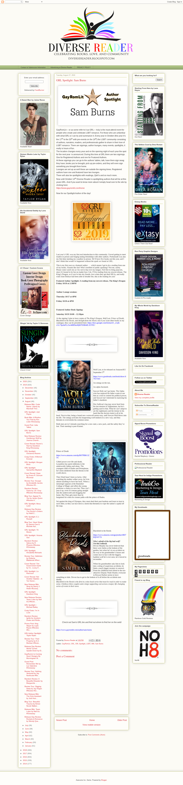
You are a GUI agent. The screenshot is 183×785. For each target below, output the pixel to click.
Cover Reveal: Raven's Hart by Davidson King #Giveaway (34, 446)
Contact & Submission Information (33, 67)
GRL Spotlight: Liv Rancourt (32, 572)
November (29, 391)
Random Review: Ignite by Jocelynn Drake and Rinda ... (33, 618)
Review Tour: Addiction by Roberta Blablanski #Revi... (33, 558)
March (27, 739)
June (27, 729)
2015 (25, 760)
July (27, 725)
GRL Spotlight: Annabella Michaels (33, 552)
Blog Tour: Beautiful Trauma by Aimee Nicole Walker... (32, 704)
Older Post (122, 720)
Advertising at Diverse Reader (61, 67)
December (29, 388)
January (28, 746)
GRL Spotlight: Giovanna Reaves (32, 452)
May (27, 732)
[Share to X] (94, 640)
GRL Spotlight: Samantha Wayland (33, 469)
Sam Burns (99, 644)
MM (93, 644)
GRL (72, 644)
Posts (140, 411)
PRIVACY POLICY (84, 67)
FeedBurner (39, 90)
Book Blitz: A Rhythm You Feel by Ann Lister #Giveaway (33, 419)
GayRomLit (66, 644)
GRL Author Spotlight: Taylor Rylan (33, 634)
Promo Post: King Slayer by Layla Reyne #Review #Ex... (32, 627)
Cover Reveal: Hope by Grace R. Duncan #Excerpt (33, 475)
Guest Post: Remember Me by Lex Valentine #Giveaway (33, 665)
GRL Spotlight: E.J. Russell (32, 518)
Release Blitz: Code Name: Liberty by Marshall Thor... (32, 406)
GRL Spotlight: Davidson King (31, 593)
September (29, 398)
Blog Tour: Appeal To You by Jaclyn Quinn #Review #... (33, 498)
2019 (25, 385)
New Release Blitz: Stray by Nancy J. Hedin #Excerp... (32, 586)
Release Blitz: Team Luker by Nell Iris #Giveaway (32, 711)
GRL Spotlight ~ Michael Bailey (31, 606)
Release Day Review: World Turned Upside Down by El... (34, 648)
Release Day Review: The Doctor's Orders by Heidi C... (33, 511)
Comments (142, 415)
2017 (25, 753)
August (28, 401)
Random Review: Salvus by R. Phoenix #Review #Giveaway (32, 544)
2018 (25, 750)
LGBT (88, 644)
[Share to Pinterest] (99, 640)
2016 (25, 757)
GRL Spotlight (80, 644)
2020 (25, 381)
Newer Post (61, 720)
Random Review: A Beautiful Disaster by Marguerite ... (34, 681)
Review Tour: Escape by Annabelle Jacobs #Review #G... (34, 483)
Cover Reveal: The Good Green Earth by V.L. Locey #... (33, 566)
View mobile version (91, 725)
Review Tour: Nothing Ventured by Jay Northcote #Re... (33, 673)
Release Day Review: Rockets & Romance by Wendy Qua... (33, 719)
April (27, 736)
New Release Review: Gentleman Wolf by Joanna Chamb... (33, 438)
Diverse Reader (143, 394)
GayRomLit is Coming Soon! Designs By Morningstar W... (33, 656)
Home (92, 720)
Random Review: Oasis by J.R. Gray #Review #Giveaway (33, 490)
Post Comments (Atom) (96, 735)
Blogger (104, 780)
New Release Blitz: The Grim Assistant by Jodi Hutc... (33, 696)
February (29, 742)
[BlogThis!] (92, 640)
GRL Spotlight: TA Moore (31, 531)
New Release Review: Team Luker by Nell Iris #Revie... (33, 599)
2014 (25, 764)
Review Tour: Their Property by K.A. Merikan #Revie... (32, 641)
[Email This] (90, 640)
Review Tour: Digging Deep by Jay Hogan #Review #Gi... (33, 688)
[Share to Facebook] (97, 640)
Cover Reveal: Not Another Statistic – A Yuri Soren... (33, 579)
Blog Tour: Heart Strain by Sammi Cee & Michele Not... (33, 524)
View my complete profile (144, 398)
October (28, 395)
